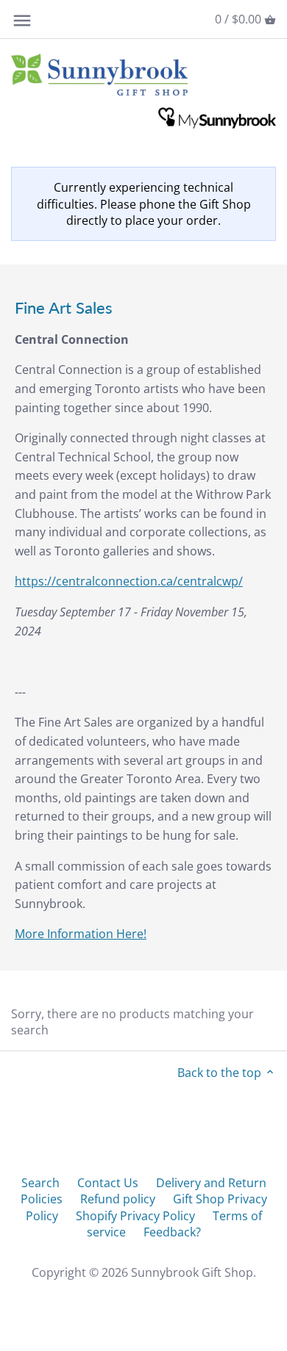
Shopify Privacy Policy (135, 1216)
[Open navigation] (22, 21)
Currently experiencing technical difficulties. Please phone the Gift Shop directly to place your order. (144, 203)
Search (40, 1183)
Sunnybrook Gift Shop (192, 1272)
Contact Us (107, 1183)
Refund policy (117, 1199)
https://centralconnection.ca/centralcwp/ (129, 581)
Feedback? (172, 1232)
